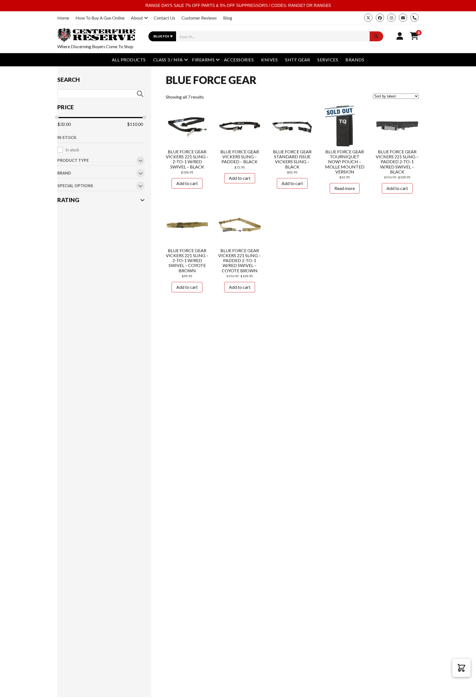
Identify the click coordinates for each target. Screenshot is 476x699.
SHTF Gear (297, 59)
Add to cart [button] (187, 183)
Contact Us (164, 17)
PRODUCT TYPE (73, 161)
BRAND (64, 173)
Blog (227, 17)
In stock (72, 150)
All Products (129, 59)
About (137, 17)
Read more (344, 188)
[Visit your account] (399, 35)
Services (327, 59)
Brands (354, 59)
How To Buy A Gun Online (100, 17)
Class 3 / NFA (168, 59)
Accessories (239, 59)
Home (63, 17)
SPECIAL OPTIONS (75, 186)
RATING (68, 200)
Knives (269, 59)
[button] (461, 668)
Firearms (203, 59)
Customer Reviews (199, 17)
